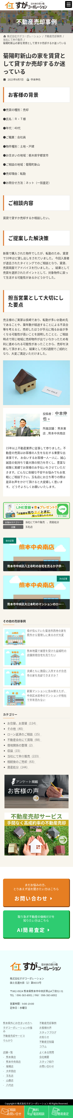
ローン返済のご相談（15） (24, 734)
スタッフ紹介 (46, 1061)
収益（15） (14, 751)
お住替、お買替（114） (22, 723)
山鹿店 (9, 1080)
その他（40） (16, 729)
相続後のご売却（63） (21, 761)
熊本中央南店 (13, 1061)
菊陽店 (9, 1066)
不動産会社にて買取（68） (24, 740)
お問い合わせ (46, 1066)
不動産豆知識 (46, 1041)
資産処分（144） (18, 767)
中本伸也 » (55, 416)
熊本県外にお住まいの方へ (17, 1022)
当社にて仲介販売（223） (24, 756)
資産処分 (54, 522)
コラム (43, 1046)
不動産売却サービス (14, 1035)
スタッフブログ (47, 1032)
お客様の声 (45, 1027)
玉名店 (29, 526)
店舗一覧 (8, 1052)
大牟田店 (10, 1070)
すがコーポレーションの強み (17, 1029)
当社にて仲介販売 (35, 522)
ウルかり (8, 1040)
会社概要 (44, 1056)
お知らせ (44, 1036)
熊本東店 (10, 1056)
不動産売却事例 (47, 1022)
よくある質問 (46, 1052)
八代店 (9, 1084)
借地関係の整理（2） (20, 745)
